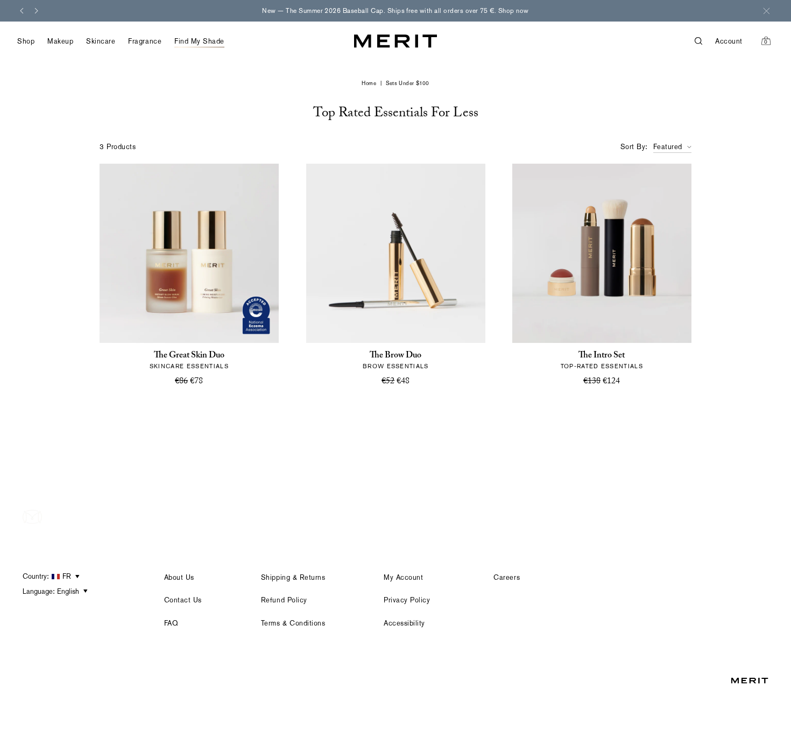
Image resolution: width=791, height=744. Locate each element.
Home (369, 83)
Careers (506, 577)
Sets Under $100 (407, 83)
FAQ (171, 623)
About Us (179, 577)
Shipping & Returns (293, 577)
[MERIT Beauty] (395, 41)
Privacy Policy (407, 600)
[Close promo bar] (766, 10)
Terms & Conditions (293, 623)
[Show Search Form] (705, 41)
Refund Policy (284, 600)
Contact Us (183, 600)
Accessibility (404, 623)
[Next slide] (36, 10)
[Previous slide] (21, 10)
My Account (403, 577)
